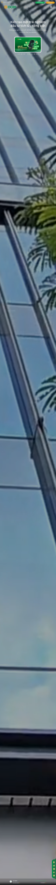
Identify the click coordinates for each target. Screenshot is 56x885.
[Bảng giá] (54, 865)
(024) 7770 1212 (10, 2)
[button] (18, 54)
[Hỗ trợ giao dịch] (54, 872)
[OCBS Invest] (54, 869)
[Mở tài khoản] (54, 862)
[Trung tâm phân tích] (54, 875)
